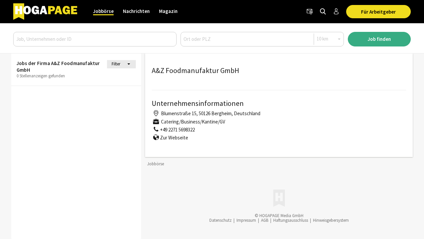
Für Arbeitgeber (378, 12)
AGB (264, 220)
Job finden (379, 39)
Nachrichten (136, 11)
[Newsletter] (309, 11)
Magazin (168, 11)
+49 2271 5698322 (177, 129)
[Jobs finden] (323, 11)
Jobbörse (103, 11)
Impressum (246, 220)
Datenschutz (220, 220)
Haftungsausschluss (290, 220)
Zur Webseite (174, 137)
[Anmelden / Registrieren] (336, 11)
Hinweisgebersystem (331, 220)
